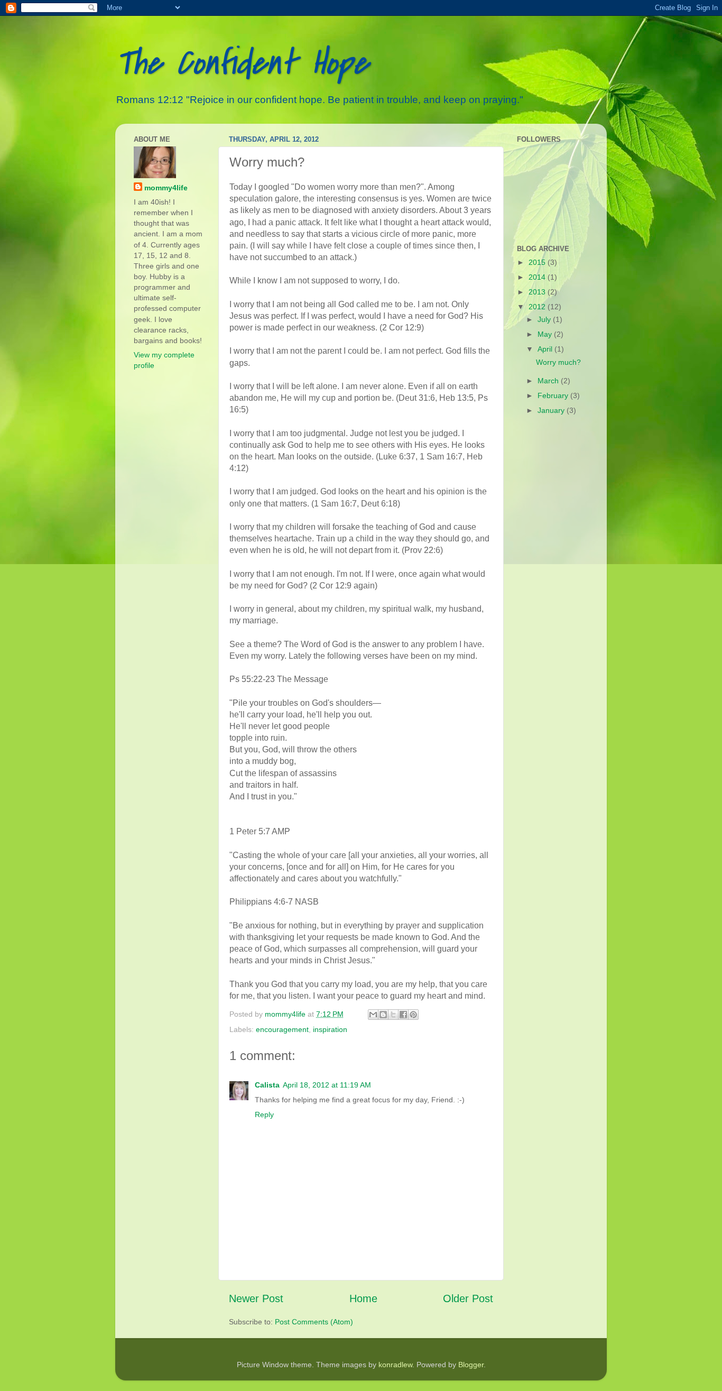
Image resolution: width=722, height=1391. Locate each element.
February (554, 395)
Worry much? (558, 362)
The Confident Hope (241, 63)
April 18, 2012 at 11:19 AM (327, 1085)
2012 (538, 306)
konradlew (395, 1364)
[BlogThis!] (383, 1014)
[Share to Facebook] (403, 1014)
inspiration (330, 1029)
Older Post (468, 1298)
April (546, 349)
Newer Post (256, 1298)
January (552, 410)
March (549, 380)
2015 (538, 262)
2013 (538, 292)
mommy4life (166, 187)
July (545, 319)
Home (363, 1298)
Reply (264, 1114)
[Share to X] (393, 1014)
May (546, 334)
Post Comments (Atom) (314, 1322)
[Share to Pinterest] (413, 1014)
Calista (267, 1085)
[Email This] (373, 1014)
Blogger (471, 1364)
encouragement (282, 1029)
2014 (538, 277)
